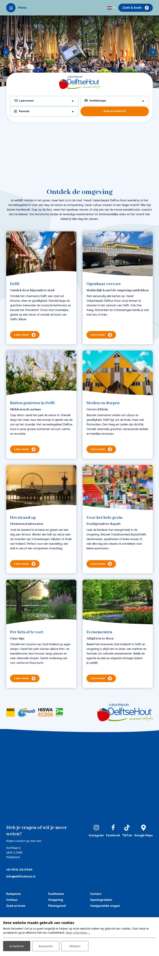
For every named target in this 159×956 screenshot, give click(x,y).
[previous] (6, 52)
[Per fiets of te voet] (41, 602)
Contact (95, 894)
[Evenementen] (118, 602)
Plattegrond (57, 906)
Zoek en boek (15, 906)
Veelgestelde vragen (105, 906)
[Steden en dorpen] (118, 373)
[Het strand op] (41, 487)
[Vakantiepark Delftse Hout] (79, 82)
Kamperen (13, 894)
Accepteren (16, 946)
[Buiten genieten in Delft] (41, 373)
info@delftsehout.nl (20, 876)
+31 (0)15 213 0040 (19, 869)
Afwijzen (74, 946)
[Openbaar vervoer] (118, 254)
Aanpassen (46, 946)
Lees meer (21, 334)
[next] (152, 52)
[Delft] (41, 254)
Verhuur (12, 900)
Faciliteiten (56, 894)
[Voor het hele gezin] (118, 487)
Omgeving (55, 900)
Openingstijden (101, 900)
